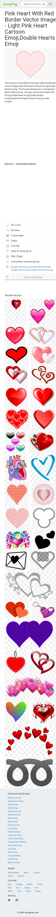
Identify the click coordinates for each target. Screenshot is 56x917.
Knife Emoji (12, 822)
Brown (38, 891)
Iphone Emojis (14, 862)
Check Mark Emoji (15, 839)
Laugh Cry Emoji (15, 835)
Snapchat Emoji (14, 811)
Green (39, 884)
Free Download (34, 277)
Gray (19, 891)
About (26, 872)
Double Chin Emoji (20, 270)
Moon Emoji (13, 818)
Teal (9, 888)
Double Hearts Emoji (40, 267)
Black (28, 891)
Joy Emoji (12, 849)
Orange (19, 884)
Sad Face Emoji (14, 798)
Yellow (30, 884)
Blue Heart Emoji (15, 845)
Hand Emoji (13, 859)
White (10, 891)
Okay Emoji (12, 852)
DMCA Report (13, 872)
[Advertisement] (28, 132)
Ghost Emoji (13, 808)
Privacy (21, 876)
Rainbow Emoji (14, 832)
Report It (9, 163)
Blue (18, 888)
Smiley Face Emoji (15, 801)
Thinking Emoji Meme (17, 842)
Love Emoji (12, 828)
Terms (10, 876)
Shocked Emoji (14, 815)
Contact (36, 872)
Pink (36, 888)
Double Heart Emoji (20, 267)
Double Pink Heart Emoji (41, 270)
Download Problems (26, 163)
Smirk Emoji (13, 805)
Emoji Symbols (14, 856)
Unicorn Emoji (14, 825)
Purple (27, 888)
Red (9, 884)
